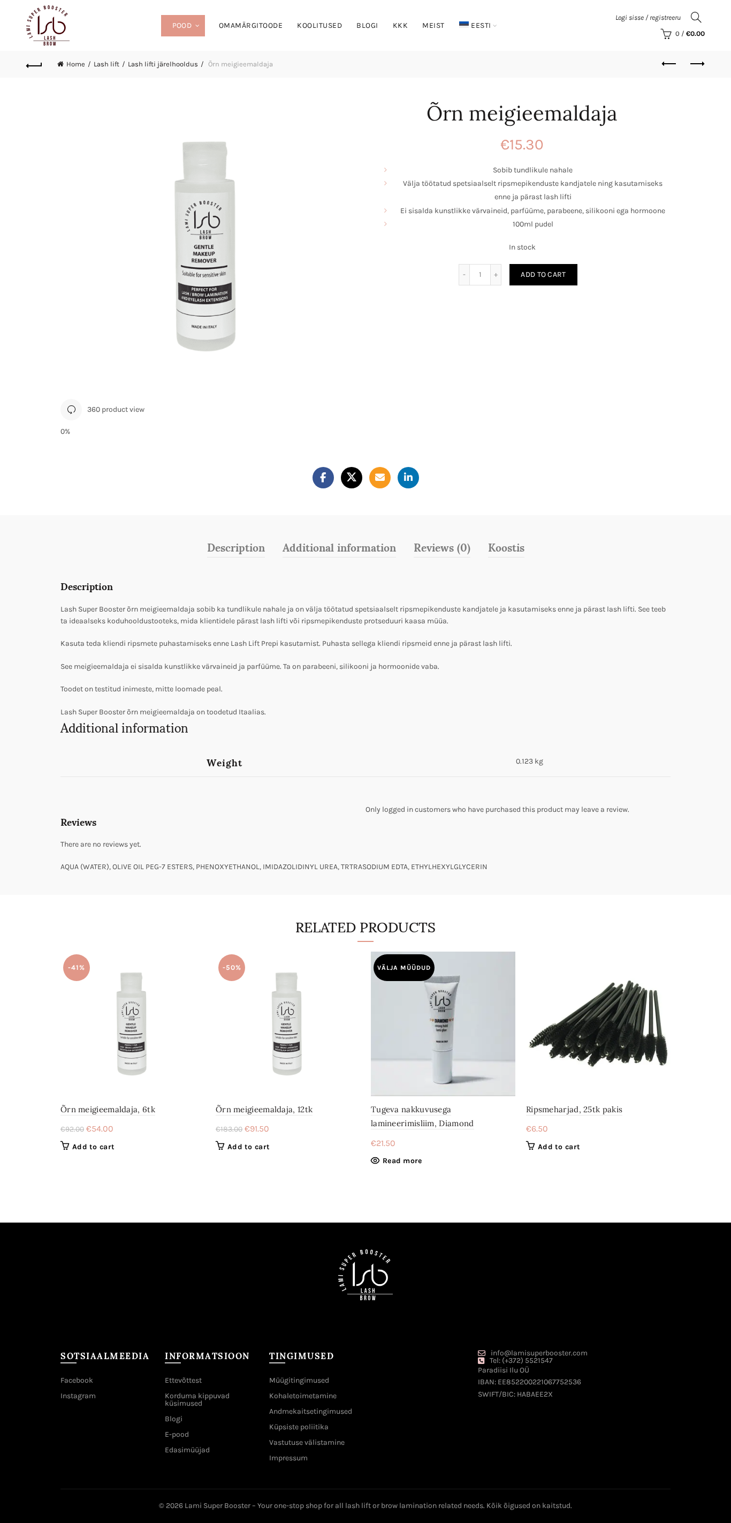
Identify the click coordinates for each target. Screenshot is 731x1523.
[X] (351, 477)
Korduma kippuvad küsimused (197, 1399)
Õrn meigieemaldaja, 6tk (107, 1109)
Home (75, 64)
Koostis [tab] (506, 547)
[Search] (696, 17)
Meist (433, 25)
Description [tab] (236, 547)
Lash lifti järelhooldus (163, 64)
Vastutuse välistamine (307, 1442)
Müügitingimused (299, 1380)
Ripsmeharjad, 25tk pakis (574, 1109)
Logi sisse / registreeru (648, 17)
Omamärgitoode (251, 25)
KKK (400, 25)
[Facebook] (323, 477)
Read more (402, 1160)
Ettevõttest (183, 1380)
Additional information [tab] (339, 547)
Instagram (78, 1395)
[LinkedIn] (408, 477)
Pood (182, 25)
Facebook (76, 1380)
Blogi (367, 25)
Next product (696, 64)
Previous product (670, 64)
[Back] (34, 64)
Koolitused (319, 25)
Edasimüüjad (187, 1449)
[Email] (380, 477)
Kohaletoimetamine (303, 1395)
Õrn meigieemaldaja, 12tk (264, 1109)
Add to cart (543, 274)
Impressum (288, 1457)
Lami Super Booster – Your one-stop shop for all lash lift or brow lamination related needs (334, 1505)
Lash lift (106, 64)
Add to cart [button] (93, 1146)
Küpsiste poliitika (299, 1426)
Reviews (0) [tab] (442, 547)
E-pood (177, 1434)
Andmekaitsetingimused (310, 1411)
